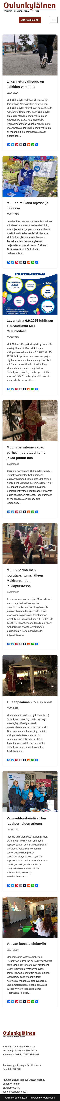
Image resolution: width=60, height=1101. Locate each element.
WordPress (48, 1097)
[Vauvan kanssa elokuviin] (30, 917)
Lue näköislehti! (30, 19)
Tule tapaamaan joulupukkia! (29, 702)
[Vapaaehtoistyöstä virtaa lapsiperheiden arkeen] (30, 791)
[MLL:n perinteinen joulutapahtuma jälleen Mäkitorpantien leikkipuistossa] (30, 543)
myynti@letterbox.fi (30, 1065)
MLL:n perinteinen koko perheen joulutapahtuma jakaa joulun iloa (26, 452)
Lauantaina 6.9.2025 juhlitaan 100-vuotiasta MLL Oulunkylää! (30, 326)
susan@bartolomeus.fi (14, 1091)
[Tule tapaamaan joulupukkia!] (30, 675)
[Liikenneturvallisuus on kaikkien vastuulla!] (30, 55)
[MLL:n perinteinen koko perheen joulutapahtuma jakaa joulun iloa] (30, 420)
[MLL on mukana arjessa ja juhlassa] (30, 176)
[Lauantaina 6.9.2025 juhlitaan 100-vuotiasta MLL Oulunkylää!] (30, 294)
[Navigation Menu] (54, 20)
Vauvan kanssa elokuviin (26, 944)
